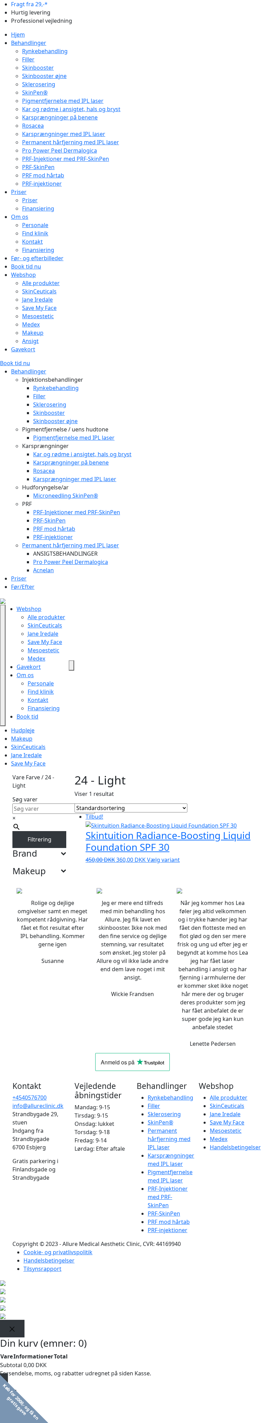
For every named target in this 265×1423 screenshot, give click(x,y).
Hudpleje (23, 730)
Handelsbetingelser (235, 1147)
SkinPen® (35, 92)
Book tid (27, 716)
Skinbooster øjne (44, 76)
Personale (35, 225)
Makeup (32, 333)
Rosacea (33, 125)
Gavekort (23, 349)
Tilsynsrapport (42, 1269)
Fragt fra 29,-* (29, 4)
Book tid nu (26, 266)
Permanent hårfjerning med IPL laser (70, 142)
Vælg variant (163, 860)
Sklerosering (38, 84)
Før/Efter (23, 587)
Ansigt (30, 341)
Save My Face (39, 308)
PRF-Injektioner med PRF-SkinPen (65, 159)
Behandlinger (28, 43)
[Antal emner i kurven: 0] (71, 665)
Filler (28, 59)
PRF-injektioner (42, 183)
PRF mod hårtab (43, 175)
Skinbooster (38, 67)
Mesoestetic (38, 316)
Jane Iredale (37, 299)
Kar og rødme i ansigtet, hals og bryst (71, 109)
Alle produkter (41, 283)
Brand (24, 853)
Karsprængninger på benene (60, 117)
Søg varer (25, 799)
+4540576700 (29, 1097)
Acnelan (43, 570)
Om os (19, 217)
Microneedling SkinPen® (65, 495)
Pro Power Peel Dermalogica (59, 150)
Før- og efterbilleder (37, 258)
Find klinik (35, 233)
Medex (31, 324)
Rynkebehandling (45, 51)
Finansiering (38, 208)
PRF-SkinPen (38, 167)
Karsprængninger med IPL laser (63, 134)
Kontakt (32, 241)
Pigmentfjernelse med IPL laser (63, 101)
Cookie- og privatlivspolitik (57, 1252)
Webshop (23, 275)
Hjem (18, 34)
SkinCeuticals (39, 291)
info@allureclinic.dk (37, 1106)
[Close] (12, 1328)
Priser (19, 192)
